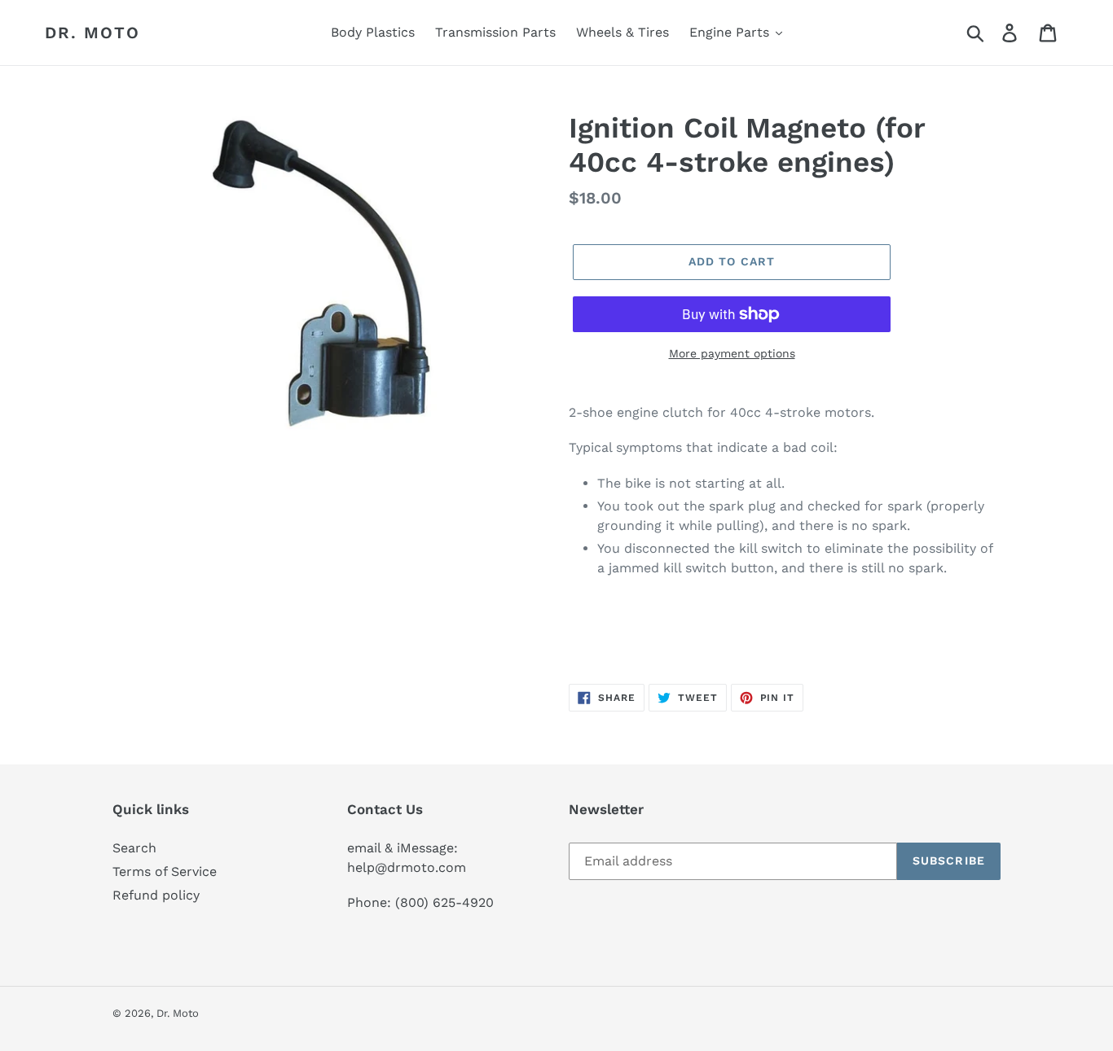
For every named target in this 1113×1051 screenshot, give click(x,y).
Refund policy (156, 895)
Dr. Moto (92, 32)
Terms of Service (164, 871)
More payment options (732, 353)
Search (134, 848)
